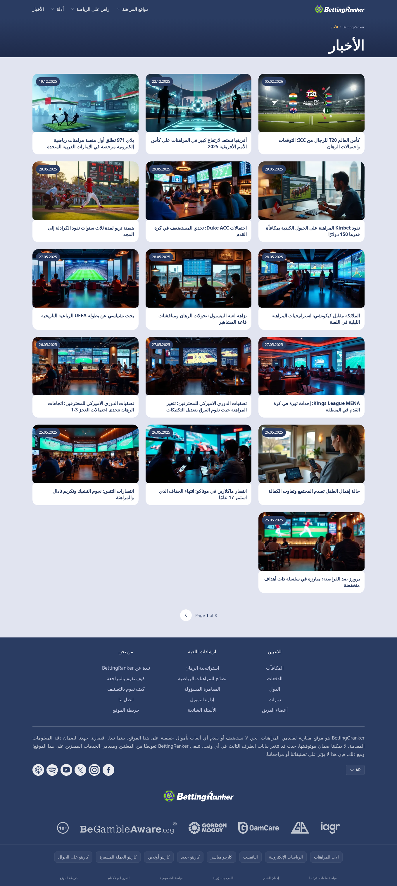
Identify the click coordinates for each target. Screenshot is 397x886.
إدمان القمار (271, 877)
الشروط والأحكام (119, 877)
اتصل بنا (126, 699)
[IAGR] (330, 828)
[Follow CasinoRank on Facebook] (108, 770)
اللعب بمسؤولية (223, 877)
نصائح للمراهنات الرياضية (202, 678)
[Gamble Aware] (128, 828)
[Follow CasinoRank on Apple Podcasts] (38, 770)
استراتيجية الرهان (202, 668)
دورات (275, 699)
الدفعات (274, 678)
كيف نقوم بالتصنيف (126, 689)
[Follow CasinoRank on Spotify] (52, 770)
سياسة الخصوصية (171, 877)
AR (358, 770)
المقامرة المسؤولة (202, 689)
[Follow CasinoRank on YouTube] (66, 770)
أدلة (60, 9)
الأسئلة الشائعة (202, 710)
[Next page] (186, 615)
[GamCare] (258, 828)
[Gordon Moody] (208, 828)
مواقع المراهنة (135, 9)
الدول (274, 689)
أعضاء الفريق (275, 710)
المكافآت (275, 668)
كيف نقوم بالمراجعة (126, 678)
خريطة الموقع (126, 710)
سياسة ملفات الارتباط (323, 877)
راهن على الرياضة (93, 9)
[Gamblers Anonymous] (300, 828)
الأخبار (38, 9)
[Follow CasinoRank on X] (80, 770)
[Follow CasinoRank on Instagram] (94, 770)
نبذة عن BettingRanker (126, 668)
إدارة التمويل (202, 699)
